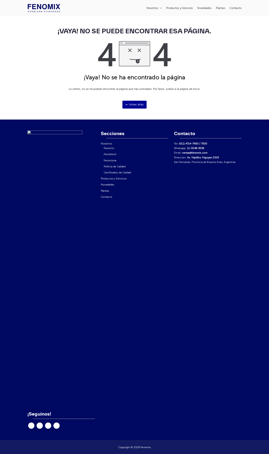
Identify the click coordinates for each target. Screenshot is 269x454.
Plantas (220, 8)
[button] (160, 8)
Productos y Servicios (179, 8)
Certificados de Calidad (117, 172)
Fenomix (109, 148)
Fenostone (110, 160)
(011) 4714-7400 (189, 143)
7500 (204, 143)
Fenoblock (110, 154)
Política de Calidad (115, 166)
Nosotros (152, 8)
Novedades (204, 8)
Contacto (236, 8)
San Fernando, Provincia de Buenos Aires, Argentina (204, 162)
